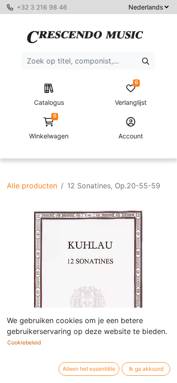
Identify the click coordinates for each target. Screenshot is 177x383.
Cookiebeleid (24, 342)
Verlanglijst (131, 95)
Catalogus (49, 102)
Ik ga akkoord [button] (146, 368)
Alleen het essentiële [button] (89, 368)
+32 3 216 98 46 (42, 7)
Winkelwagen (49, 129)
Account (130, 136)
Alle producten (32, 185)
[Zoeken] (145, 60)
